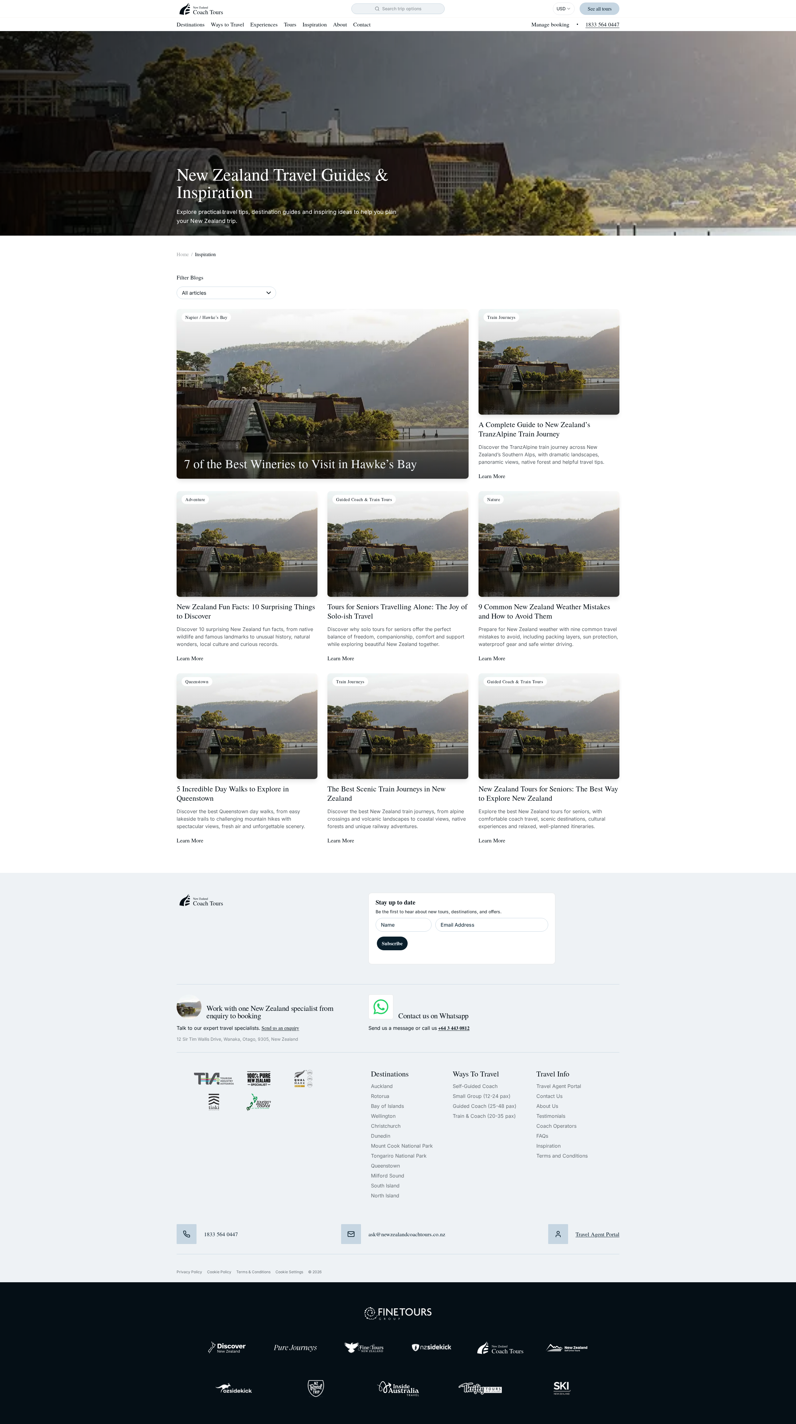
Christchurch (385, 1126)
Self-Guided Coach (475, 1086)
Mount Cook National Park (402, 1146)
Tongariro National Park (399, 1156)
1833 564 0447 (602, 24)
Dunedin (380, 1136)
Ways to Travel (227, 24)
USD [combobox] (561, 8)
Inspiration (315, 24)
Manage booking (550, 24)
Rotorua (380, 1096)
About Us (547, 1106)
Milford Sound (387, 1176)
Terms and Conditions (562, 1156)
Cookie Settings (289, 1272)
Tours (290, 24)
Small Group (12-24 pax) (482, 1096)
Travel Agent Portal (558, 1086)
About (340, 24)
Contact (362, 24)
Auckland (382, 1086)
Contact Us (549, 1096)
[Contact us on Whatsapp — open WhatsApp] (380, 1006)
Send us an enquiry (280, 1028)
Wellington (383, 1116)
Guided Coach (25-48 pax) (484, 1106)
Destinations (191, 24)
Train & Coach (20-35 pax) (484, 1116)
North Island (385, 1195)
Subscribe (392, 943)
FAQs (542, 1136)
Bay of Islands (387, 1106)
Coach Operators (556, 1126)
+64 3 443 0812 (454, 1028)
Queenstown (385, 1166)
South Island (385, 1185)
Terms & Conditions (253, 1272)
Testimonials (550, 1116)
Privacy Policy (189, 1272)
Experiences (264, 24)
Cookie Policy (219, 1272)
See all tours (600, 8)
